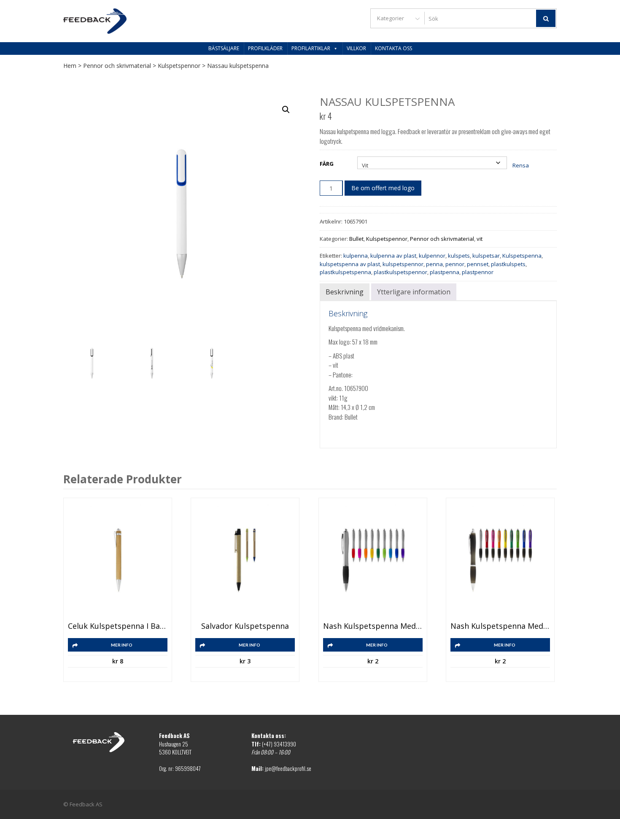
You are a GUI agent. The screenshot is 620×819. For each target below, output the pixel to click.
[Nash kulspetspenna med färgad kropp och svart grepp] (500, 560)
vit (480, 238)
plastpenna (444, 272)
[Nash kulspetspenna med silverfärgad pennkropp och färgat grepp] (373, 560)
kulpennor (432, 255)
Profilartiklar (310, 48)
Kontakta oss (393, 48)
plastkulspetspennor (400, 272)
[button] (286, 109)
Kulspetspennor (179, 66)
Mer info (121, 644)
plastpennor (477, 272)
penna (434, 264)
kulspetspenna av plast (350, 264)
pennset (477, 264)
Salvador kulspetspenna (245, 626)
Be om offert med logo (383, 188)
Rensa (520, 165)
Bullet (356, 238)
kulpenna (355, 255)
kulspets (459, 255)
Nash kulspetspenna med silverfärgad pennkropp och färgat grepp (373, 626)
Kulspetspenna (522, 255)
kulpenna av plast (393, 255)
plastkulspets (508, 264)
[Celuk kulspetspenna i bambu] (117, 560)
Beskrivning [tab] (345, 291)
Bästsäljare (223, 48)
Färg (327, 163)
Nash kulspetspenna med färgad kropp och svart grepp (500, 626)
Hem (69, 66)
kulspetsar (486, 255)
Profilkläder (265, 48)
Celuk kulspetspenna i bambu (117, 626)
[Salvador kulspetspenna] (245, 560)
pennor (454, 264)
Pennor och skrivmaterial (117, 66)
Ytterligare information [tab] (413, 291)
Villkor (356, 48)
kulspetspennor (403, 264)
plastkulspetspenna (345, 272)
